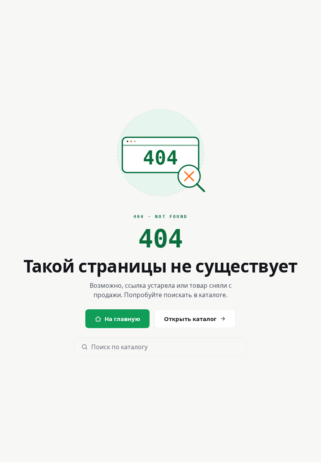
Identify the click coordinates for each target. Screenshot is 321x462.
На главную (122, 319)
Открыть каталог (190, 319)
